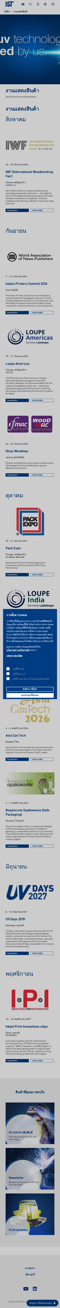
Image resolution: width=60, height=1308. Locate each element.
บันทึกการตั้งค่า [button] (30, 689)
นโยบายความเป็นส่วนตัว (18, 650)
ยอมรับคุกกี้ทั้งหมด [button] (30, 695)
